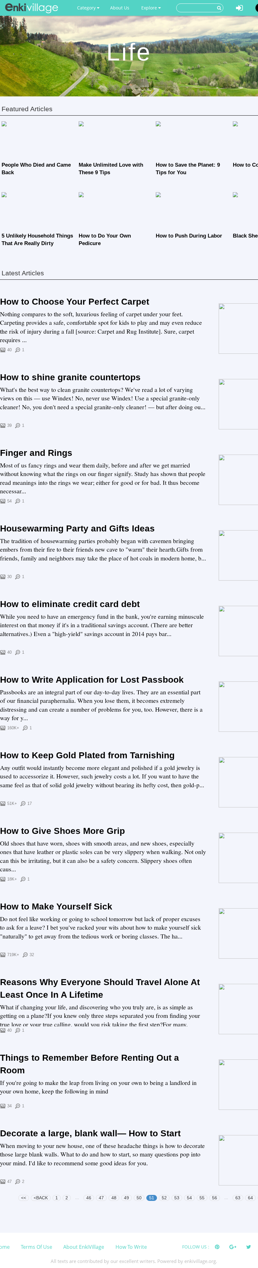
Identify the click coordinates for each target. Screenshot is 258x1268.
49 (126, 1197)
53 (176, 1197)
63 (237, 1197)
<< (23, 1197)
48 (113, 1197)
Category (87, 8)
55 (202, 1197)
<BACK (41, 1197)
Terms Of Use (36, 1246)
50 (139, 1197)
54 (189, 1197)
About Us (119, 8)
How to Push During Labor (189, 236)
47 (101, 1197)
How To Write (131, 1246)
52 (164, 1197)
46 (88, 1197)
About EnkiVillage (83, 1246)
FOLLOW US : (195, 1247)
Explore (149, 8)
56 (214, 1197)
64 (250, 1197)
